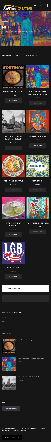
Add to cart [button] (13, 100)
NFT (3, 321)
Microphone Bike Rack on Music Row (31, 358)
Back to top (10, 437)
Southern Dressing (25, 340)
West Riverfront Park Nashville (29, 377)
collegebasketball (11, 408)
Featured (5, 317)
